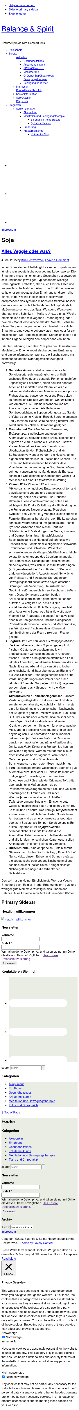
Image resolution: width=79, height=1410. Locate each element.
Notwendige (14, 1337)
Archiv (5, 1227)
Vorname (7, 935)
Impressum (8, 229)
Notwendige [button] (9, 1333)
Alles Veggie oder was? (26, 251)
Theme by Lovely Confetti (36, 1243)
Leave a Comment (57, 260)
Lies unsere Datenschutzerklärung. (29, 957)
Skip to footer (17, 13)
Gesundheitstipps (20, 1092)
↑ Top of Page (10, 1112)
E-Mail (6, 943)
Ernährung (16, 1088)
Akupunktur (16, 1084)
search (5, 1067)
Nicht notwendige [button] (12, 1372)
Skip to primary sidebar (24, 9)
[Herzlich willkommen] (16, 919)
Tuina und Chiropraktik (23, 1105)
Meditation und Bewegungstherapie (32, 1101)
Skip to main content (22, 5)
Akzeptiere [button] (71, 1254)
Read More (8, 1258)
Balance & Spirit (27, 28)
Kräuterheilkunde (20, 1097)
